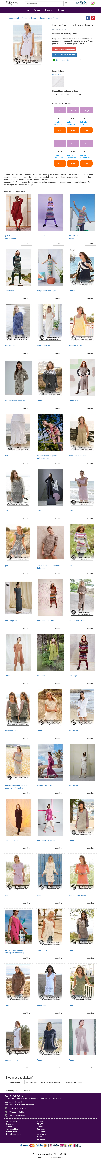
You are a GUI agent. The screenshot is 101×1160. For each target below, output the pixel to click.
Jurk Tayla (73, 675)
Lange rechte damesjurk (46, 290)
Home (26, 10)
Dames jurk (73, 730)
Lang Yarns (41, 1134)
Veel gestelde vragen (14, 1129)
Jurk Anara (9, 290)
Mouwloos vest (11, 730)
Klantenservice (12, 1121)
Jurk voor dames (11, 840)
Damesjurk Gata (43, 675)
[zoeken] (66, 3)
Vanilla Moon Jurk (44, 345)
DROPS (40, 1124)
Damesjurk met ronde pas (15, 400)
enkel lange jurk (11, 620)
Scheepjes (41, 1139)
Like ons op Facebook (18, 1108)
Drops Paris (56, 74)
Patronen (49, 10)
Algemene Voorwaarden (42, 1154)
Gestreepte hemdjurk (45, 620)
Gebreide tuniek (75, 345)
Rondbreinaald (12, 1131)
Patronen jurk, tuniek (74, 1082)
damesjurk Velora (44, 236)
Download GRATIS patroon (64, 54)
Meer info (26, 243)
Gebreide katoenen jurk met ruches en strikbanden (16, 786)
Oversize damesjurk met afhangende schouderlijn (15, 951)
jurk (6, 565)
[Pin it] (92, 17)
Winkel (37, 10)
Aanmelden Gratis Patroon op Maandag (20, 1104)
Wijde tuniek (42, 950)
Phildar (39, 1136)
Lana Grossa (42, 1131)
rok (6, 455)
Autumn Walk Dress (77, 620)
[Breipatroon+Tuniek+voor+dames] (87, 17)
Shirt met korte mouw (77, 895)
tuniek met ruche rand (77, 455)
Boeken (61, 10)
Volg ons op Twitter (16, 1112)
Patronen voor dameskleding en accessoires (43, 1082)
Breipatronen (15, 1082)
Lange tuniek (42, 1005)
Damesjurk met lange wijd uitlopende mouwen (47, 456)
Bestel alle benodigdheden (64, 49)
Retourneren (11, 1124)
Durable (40, 1126)
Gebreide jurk (10, 345)
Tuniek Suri (73, 400)
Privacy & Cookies (60, 1154)
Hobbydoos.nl (13, 18)
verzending (63, 60)
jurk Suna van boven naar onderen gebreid (15, 237)
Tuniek (72, 290)
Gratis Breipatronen (13, 1134)
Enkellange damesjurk (46, 785)
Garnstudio (41, 1129)
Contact (9, 1126)
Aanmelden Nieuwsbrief (14, 1102)
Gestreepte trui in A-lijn (46, 840)
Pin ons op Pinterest (17, 1115)
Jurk (7, 510)
